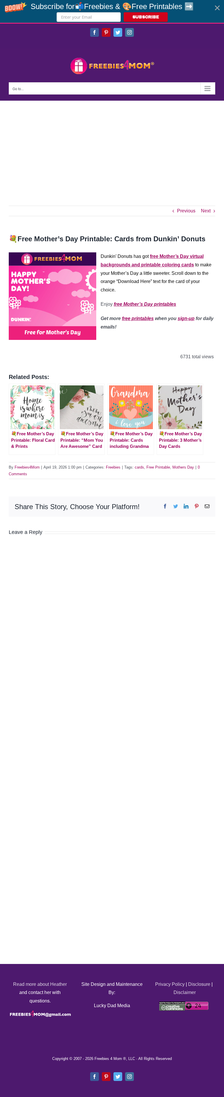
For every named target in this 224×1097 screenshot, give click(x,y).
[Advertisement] (112, 144)
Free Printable (158, 467)
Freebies (113, 467)
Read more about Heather (40, 984)
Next (206, 210)
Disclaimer (185, 992)
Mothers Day (183, 467)
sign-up (186, 318)
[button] (112, 11)
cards (139, 467)
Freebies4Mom (27, 467)
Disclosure (199, 984)
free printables (138, 318)
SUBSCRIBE (145, 17)
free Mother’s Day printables (145, 304)
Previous (186, 210)
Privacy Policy (170, 984)
